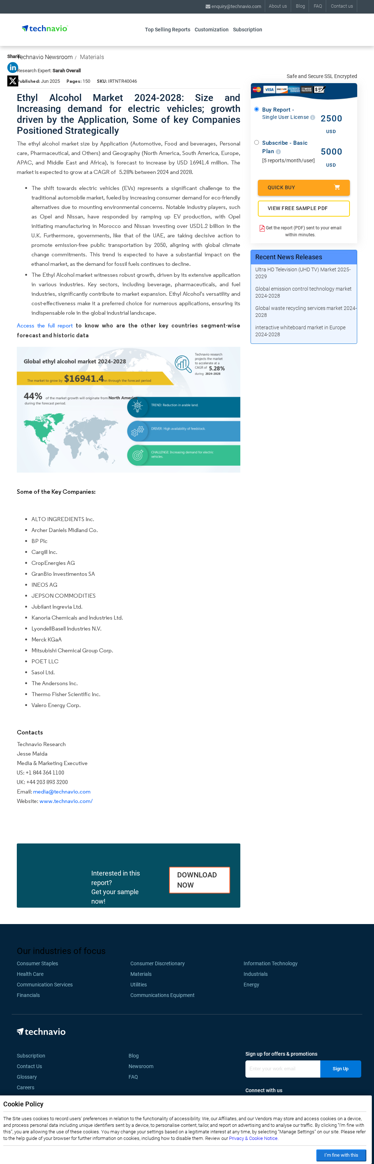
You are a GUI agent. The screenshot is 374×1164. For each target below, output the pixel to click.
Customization (212, 29)
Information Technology (271, 963)
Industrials (256, 974)
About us (278, 6)
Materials (92, 57)
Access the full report (45, 325)
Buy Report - (286, 113)
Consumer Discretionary (157, 963)
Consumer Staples (37, 963)
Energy (251, 985)
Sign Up (340, 1068)
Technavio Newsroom (45, 57)
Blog (300, 6)
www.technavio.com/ (66, 801)
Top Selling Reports (167, 29)
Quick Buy (281, 187)
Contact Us (29, 1066)
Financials (28, 995)
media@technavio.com (62, 791)
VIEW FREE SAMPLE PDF (298, 208)
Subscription (247, 29)
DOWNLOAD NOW (197, 880)
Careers (25, 1087)
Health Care (30, 974)
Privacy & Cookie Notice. (254, 1138)
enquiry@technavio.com (235, 6)
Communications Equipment (162, 995)
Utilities (138, 985)
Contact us (342, 6)
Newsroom (143, 1066)
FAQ (318, 6)
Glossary (27, 1077)
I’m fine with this (341, 1155)
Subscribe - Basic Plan (285, 147)
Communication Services (45, 985)
